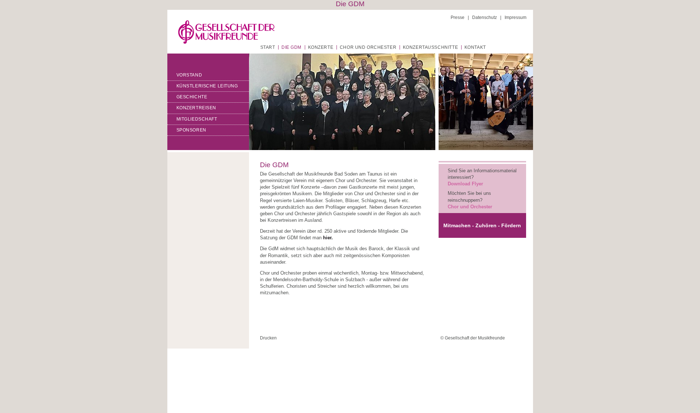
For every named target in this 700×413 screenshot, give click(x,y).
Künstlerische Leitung (207, 86)
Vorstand (189, 75)
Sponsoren (191, 130)
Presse (457, 17)
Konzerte (321, 47)
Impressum (515, 17)
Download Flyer (465, 183)
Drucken (268, 338)
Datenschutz (484, 17)
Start (267, 47)
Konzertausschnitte (430, 47)
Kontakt (475, 47)
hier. (328, 237)
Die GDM (291, 47)
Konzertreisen (196, 108)
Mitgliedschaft (196, 119)
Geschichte (191, 97)
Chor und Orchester (368, 47)
